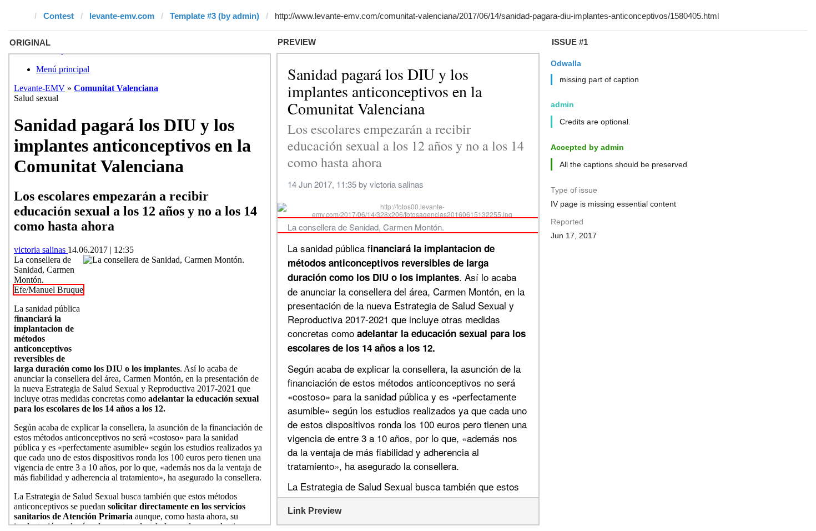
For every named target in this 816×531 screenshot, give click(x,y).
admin (562, 104)
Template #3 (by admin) (214, 16)
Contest (58, 16)
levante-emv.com (121, 16)
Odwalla (566, 63)
